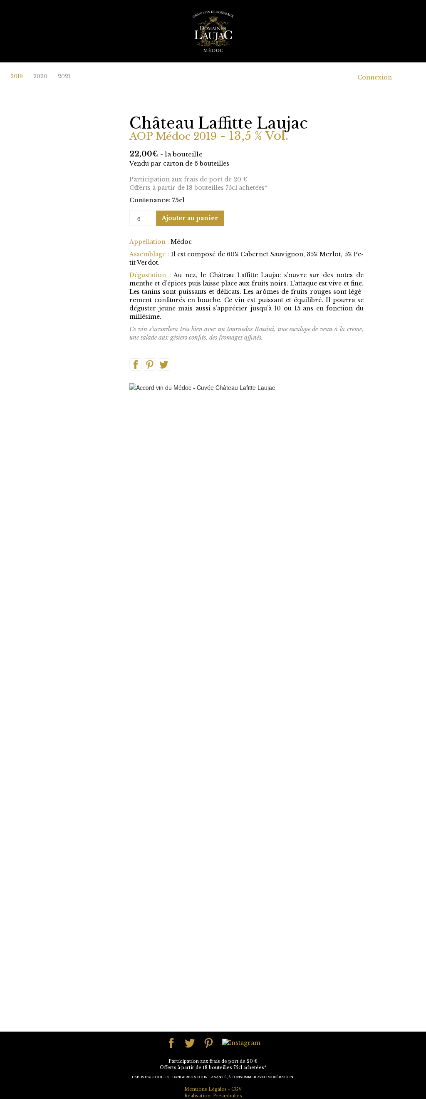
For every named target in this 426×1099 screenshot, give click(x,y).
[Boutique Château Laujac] (213, 31)
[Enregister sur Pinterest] (150, 364)
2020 (40, 76)
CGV (236, 1089)
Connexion (374, 77)
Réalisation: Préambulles (213, 1096)
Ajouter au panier (190, 218)
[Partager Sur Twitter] (164, 364)
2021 (64, 76)
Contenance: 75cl (157, 200)
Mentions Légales (205, 1089)
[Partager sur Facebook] (135, 364)
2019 (16, 76)
